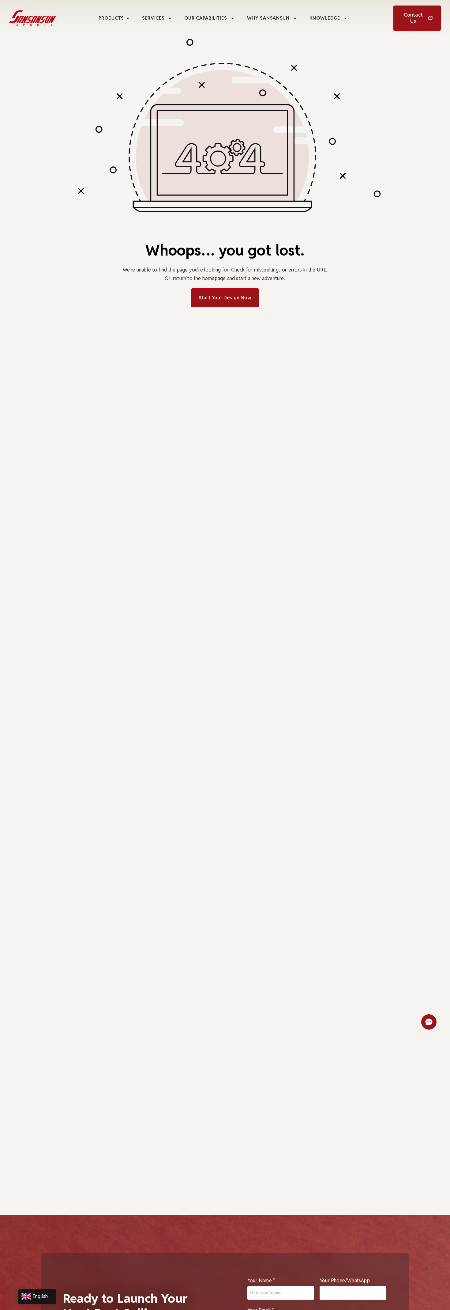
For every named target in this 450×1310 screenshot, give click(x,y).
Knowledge (324, 18)
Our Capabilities (205, 18)
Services (153, 18)
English (40, 1296)
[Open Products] (128, 18)
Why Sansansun (268, 18)
